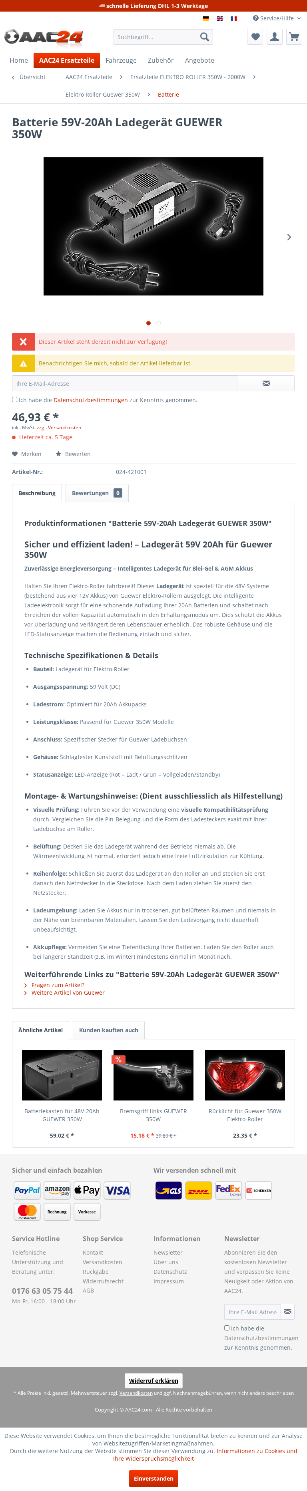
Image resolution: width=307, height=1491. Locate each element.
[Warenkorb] (294, 37)
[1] (207, 18)
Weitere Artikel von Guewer (67, 992)
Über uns (166, 1262)
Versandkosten (102, 1262)
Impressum (169, 1281)
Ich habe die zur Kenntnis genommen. (108, 400)
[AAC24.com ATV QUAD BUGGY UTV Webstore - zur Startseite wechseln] (44, 39)
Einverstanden (153, 1478)
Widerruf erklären (153, 1380)
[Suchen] (204, 37)
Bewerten (77, 454)
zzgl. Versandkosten (59, 427)
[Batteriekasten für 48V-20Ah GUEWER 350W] (62, 1075)
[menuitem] (163, 37)
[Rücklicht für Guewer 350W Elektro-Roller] (245, 1075)
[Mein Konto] (275, 37)
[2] (221, 18)
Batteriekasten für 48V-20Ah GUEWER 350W (62, 1115)
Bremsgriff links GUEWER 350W (153, 1115)
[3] (235, 18)
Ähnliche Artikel (40, 1030)
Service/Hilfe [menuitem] (277, 18)
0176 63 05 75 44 (42, 1291)
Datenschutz (170, 1271)
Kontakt (93, 1252)
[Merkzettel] (255, 37)
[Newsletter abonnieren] (288, 1312)
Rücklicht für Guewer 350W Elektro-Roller (245, 1115)
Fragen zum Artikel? (57, 985)
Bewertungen (96, 493)
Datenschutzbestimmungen (91, 400)
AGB (88, 1290)
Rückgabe (96, 1271)
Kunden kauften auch (108, 1030)
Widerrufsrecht (103, 1281)
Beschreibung (37, 493)
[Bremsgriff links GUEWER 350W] (153, 1075)
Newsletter (168, 1252)
